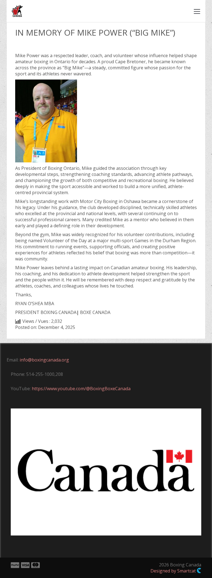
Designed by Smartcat (173, 571)
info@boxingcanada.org (44, 360)
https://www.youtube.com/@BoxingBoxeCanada (81, 389)
